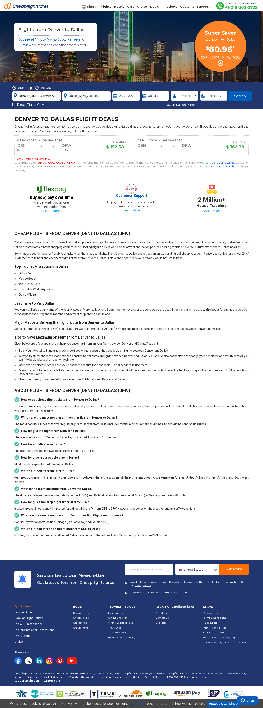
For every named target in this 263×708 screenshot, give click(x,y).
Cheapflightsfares (27, 7)
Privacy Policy (211, 612)
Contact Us (162, 617)
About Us (161, 612)
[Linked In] (39, 660)
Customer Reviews (119, 632)
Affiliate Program (213, 632)
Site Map (161, 622)
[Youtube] (72, 660)
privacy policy (142, 585)
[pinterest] (60, 660)
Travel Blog (114, 627)
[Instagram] (49, 660)
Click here (138, 704)
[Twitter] (28, 660)
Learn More (51, 211)
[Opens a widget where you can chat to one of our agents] (247, 701)
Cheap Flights (81, 612)
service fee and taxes (219, 162)
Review (25, 45)
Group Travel (81, 627)
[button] (234, 694)
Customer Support (119, 612)
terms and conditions (224, 166)
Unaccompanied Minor (178, 105)
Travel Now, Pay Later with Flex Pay (224, 642)
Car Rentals (80, 622)
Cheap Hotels (81, 617)
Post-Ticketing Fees (214, 627)
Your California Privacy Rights (221, 637)
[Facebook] (18, 663)
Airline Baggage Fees (120, 622)
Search (240, 96)
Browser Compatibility (121, 637)
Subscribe (234, 569)
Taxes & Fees (210, 622)
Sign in (92, 6)
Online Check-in (117, 617)
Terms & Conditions (214, 617)
